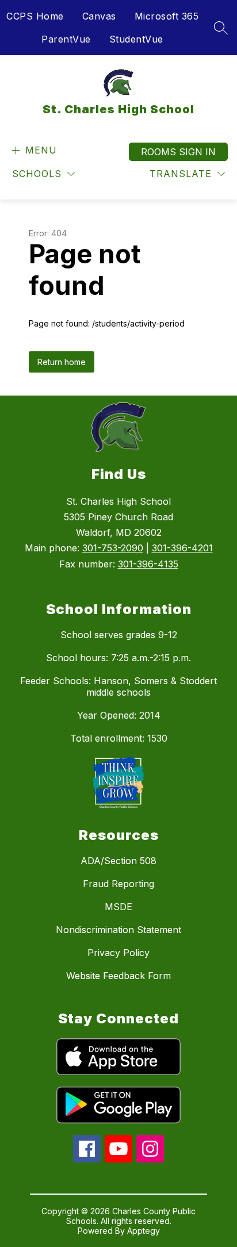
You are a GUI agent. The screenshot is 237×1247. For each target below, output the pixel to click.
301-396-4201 (182, 548)
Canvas (99, 16)
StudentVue (136, 39)
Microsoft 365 (167, 16)
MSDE (118, 906)
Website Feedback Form (118, 975)
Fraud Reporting (118, 883)
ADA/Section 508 (118, 860)
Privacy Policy (118, 952)
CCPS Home (35, 16)
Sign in (197, 152)
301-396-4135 (148, 564)
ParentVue (66, 39)
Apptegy (143, 1231)
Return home (61, 362)
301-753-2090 (112, 548)
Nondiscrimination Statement (118, 929)
